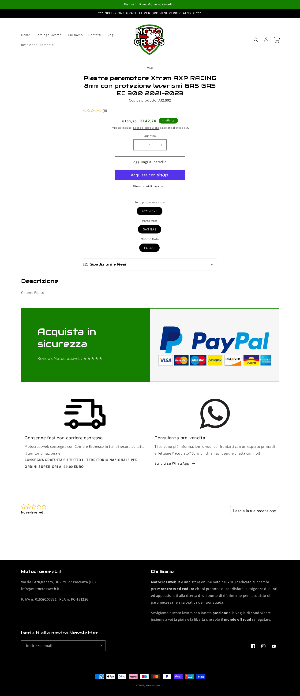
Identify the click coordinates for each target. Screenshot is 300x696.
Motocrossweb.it (155, 685)
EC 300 (149, 248)
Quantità (150, 136)
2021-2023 (150, 211)
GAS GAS (149, 229)
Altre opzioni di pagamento (150, 186)
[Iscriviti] (100, 645)
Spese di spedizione (146, 127)
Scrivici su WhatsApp (171, 463)
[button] (256, 40)
